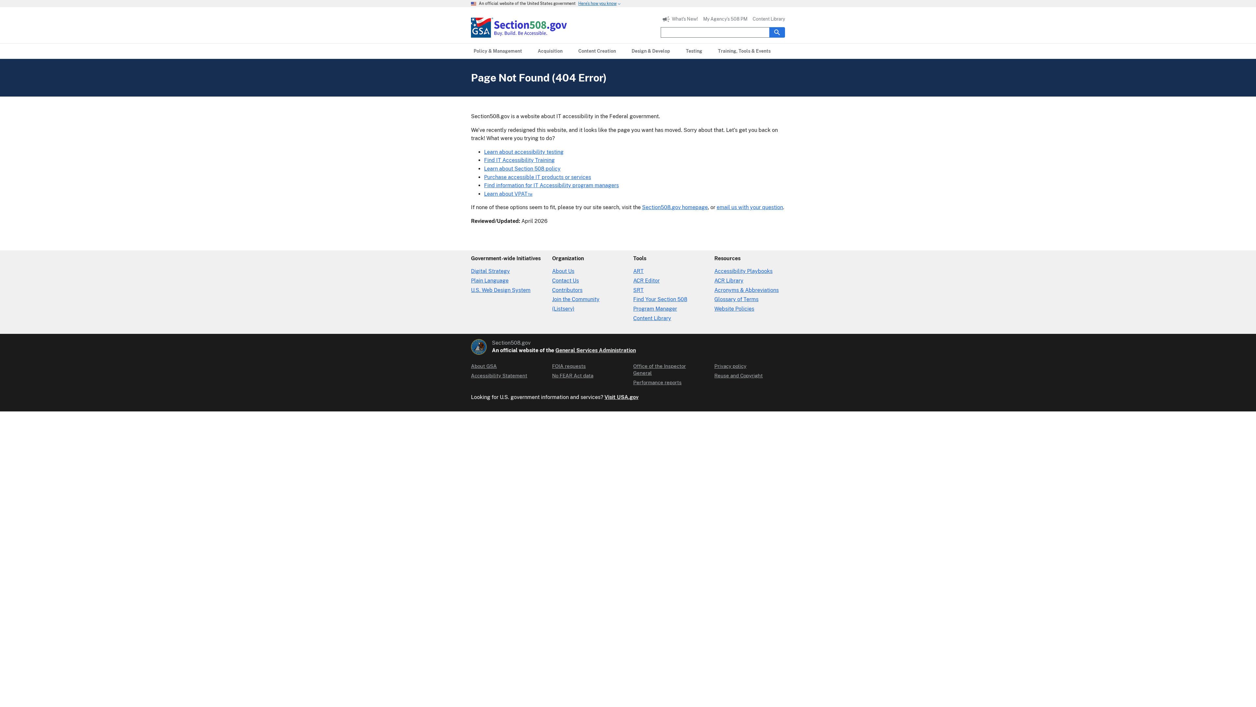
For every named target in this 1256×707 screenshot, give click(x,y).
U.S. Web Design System (501, 290)
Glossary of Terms (736, 299)
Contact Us (565, 281)
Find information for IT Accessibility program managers (551, 185)
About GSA (484, 366)
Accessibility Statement (499, 375)
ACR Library (728, 281)
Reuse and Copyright (738, 375)
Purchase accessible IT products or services (537, 177)
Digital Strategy (490, 271)
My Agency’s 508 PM (725, 19)
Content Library (769, 19)
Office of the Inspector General (659, 369)
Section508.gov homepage (675, 207)
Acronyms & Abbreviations (746, 290)
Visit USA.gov (621, 397)
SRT (638, 290)
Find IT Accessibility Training (519, 160)
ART (638, 271)
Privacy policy (730, 366)
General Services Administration (595, 350)
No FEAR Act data (572, 375)
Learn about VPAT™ (508, 194)
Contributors (567, 290)
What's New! (685, 19)
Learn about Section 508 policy (522, 169)
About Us (563, 271)
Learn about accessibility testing (524, 152)
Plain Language (490, 281)
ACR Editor (646, 281)
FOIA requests (569, 366)
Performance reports (657, 382)
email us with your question (750, 207)
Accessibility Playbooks (743, 271)
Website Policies (734, 309)
